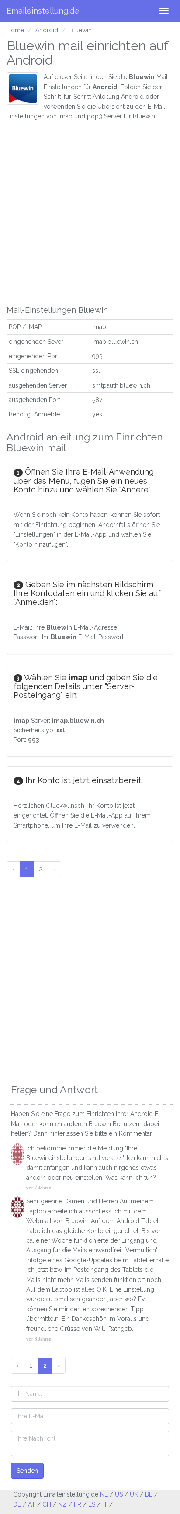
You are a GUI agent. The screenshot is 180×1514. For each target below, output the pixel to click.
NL (104, 1494)
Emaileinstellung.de (43, 10)
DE (17, 1504)
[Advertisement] (90, 211)
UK (134, 1494)
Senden (27, 1470)
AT (31, 1504)
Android (46, 30)
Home (15, 30)
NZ (62, 1504)
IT (104, 1504)
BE (148, 1494)
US (119, 1494)
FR (77, 1504)
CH (46, 1504)
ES (91, 1504)
